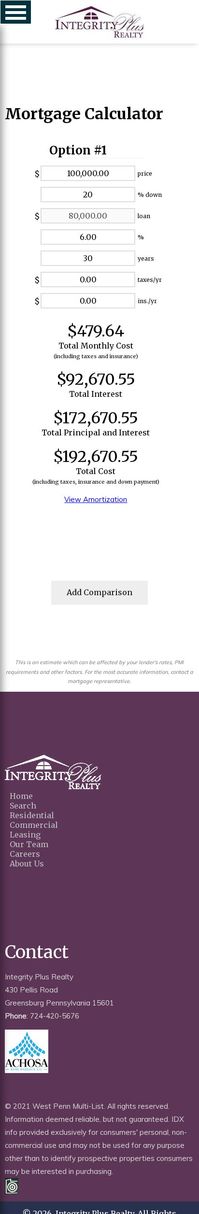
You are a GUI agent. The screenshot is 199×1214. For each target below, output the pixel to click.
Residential (32, 815)
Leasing (25, 834)
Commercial (34, 825)
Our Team (29, 844)
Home (21, 796)
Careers (25, 854)
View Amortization (95, 499)
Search (23, 805)
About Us (27, 863)
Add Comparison (99, 592)
